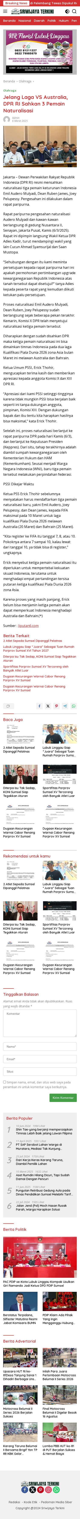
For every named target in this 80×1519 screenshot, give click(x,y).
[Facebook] (24, 1490)
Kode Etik (30, 1502)
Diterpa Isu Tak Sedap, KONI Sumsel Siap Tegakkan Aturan (39, 658)
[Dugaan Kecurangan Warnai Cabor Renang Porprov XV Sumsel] (20, 814)
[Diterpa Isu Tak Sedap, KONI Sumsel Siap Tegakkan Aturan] (20, 774)
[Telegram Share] (65, 706)
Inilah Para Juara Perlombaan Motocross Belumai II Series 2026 (59, 1375)
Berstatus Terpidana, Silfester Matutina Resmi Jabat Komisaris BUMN (20, 1319)
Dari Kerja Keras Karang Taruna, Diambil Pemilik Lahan (39, 1162)
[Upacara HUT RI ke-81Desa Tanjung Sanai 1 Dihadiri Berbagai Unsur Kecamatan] (20, 1357)
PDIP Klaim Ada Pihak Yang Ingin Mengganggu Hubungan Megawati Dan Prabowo (60, 1319)
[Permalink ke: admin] (6, 119)
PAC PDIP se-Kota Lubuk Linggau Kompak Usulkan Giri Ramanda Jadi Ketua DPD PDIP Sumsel (38, 1284)
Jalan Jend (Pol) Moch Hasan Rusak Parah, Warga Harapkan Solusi (41, 1207)
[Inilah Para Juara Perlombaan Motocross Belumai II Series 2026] (60, 1357)
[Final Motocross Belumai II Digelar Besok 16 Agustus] (60, 1395)
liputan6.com (28, 625)
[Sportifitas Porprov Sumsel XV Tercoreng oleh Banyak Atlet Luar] (60, 774)
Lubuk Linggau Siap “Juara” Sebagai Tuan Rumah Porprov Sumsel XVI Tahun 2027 (38, 649)
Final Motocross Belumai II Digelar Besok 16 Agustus (60, 1412)
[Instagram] (48, 1490)
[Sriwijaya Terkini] (32, 11)
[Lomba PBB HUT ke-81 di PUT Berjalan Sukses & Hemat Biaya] (60, 1432)
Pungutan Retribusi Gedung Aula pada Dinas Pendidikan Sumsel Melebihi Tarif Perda (43, 1192)
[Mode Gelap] (67, 11)
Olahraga (9, 90)
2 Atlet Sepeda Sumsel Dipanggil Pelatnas (32, 641)
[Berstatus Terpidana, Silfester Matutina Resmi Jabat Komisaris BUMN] (20, 1301)
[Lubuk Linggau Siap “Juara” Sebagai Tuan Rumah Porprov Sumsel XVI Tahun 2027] (60, 733)
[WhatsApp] (56, 1490)
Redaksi (14, 1502)
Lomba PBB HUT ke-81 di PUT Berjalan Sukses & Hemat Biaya (59, 1450)
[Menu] (6, 11)
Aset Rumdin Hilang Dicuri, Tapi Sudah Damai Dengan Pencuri (43, 1177)
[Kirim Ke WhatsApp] (73, 706)
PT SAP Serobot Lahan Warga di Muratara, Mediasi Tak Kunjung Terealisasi (39, 1146)
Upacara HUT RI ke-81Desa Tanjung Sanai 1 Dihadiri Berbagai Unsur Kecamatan (20, 1375)
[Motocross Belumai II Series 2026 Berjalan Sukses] (20, 1394)
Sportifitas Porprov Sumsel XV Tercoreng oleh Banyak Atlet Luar (35, 668)
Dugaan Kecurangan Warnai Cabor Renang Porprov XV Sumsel (34, 678)
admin (15, 118)
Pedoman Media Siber (56, 1502)
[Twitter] (32, 1490)
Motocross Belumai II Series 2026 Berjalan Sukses (17, 1412)
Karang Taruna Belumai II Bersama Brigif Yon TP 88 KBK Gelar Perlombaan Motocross (20, 1450)
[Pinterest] (40, 1490)
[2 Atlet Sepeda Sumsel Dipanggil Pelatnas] (20, 733)
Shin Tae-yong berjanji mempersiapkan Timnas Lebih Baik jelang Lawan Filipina (44, 1131)
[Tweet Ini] (48, 706)
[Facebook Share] (39, 706)
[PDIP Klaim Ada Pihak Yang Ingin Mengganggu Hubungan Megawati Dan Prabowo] (60, 1301)
